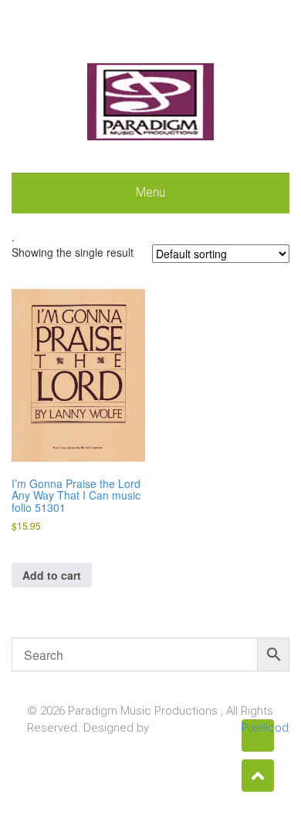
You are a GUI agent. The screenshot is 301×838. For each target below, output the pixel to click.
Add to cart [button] (51, 575)
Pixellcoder (258, 728)
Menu (150, 192)
